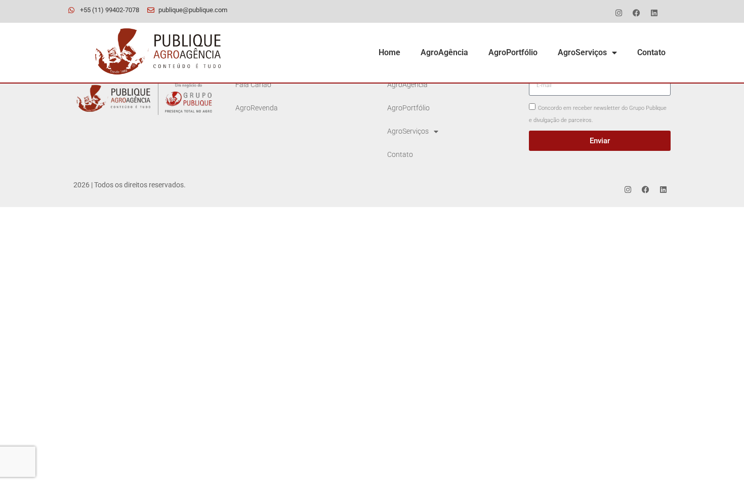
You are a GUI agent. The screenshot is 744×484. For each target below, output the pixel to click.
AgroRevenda (256, 108)
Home (389, 52)
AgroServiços (582, 52)
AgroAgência (444, 52)
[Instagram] (618, 12)
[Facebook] (636, 12)
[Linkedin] (654, 12)
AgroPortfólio (513, 52)
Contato (651, 52)
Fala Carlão (253, 84)
